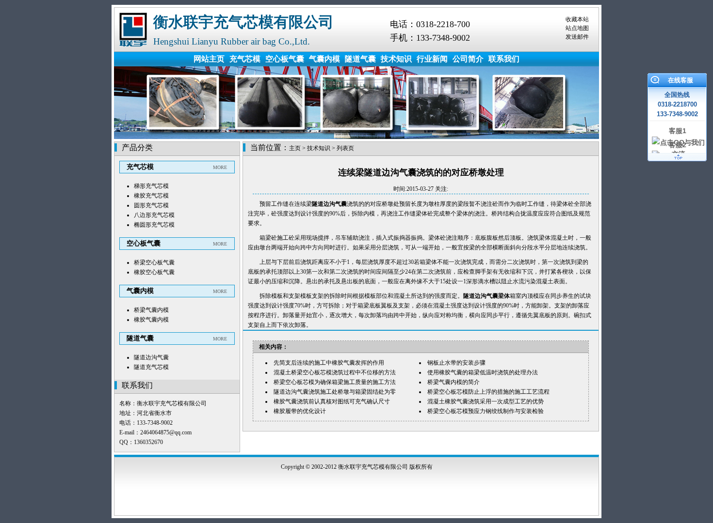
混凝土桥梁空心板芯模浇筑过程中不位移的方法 (335, 372)
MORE (220, 167)
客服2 (677, 145)
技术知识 (396, 59)
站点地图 (577, 28)
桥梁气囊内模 (151, 310)
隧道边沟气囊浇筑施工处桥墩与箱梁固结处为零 (335, 391)
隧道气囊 (360, 59)
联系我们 (503, 59)
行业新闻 (432, 59)
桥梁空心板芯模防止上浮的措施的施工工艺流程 (488, 391)
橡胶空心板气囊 (154, 272)
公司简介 (468, 59)
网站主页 (209, 59)
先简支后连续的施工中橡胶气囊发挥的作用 (329, 362)
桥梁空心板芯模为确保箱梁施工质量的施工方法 (335, 382)
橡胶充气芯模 (151, 195)
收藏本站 (577, 19)
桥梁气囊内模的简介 (453, 382)
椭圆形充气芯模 (154, 224)
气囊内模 (324, 59)
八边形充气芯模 (154, 215)
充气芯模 (244, 59)
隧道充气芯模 (151, 367)
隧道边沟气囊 (151, 357)
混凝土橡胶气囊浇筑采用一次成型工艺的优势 (485, 401)
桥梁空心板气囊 (154, 262)
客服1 (677, 131)
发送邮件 (577, 36)
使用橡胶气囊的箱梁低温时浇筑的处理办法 (482, 372)
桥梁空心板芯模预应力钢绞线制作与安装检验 (485, 411)
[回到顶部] (677, 161)
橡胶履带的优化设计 (300, 411)
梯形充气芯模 (151, 186)
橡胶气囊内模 (151, 319)
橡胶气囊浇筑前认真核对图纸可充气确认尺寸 (332, 401)
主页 (295, 148)
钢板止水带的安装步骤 (456, 362)
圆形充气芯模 (151, 205)
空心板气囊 (284, 59)
